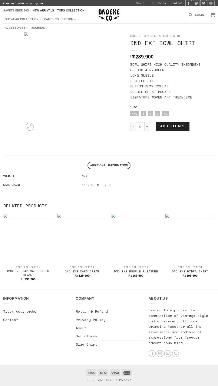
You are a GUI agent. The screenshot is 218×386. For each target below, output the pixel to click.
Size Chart (86, 344)
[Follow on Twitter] (203, 3)
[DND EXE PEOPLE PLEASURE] (136, 239)
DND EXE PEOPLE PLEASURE (136, 271)
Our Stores (157, 3)
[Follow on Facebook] (188, 3)
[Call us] (175, 353)
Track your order (20, 311)
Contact (177, 3)
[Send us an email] (211, 3)
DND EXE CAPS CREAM (82, 271)
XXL (84, 184)
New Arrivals (43, 10)
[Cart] (213, 15)
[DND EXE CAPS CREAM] (82, 239)
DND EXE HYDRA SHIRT (190, 271)
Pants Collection (58, 19)
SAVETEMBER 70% (16, 10)
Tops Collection (71, 10)
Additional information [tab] (109, 165)
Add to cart (172, 126)
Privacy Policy (91, 319)
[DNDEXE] (109, 15)
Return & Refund (92, 311)
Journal (38, 27)
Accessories (15, 27)
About (140, 3)
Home (133, 36)
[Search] (190, 15)
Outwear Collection (22, 19)
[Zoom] (30, 127)
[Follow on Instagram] (196, 3)
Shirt (177, 36)
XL (110, 184)
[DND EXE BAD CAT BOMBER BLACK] (28, 239)
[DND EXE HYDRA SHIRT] (190, 239)
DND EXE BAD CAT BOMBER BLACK (28, 273)
